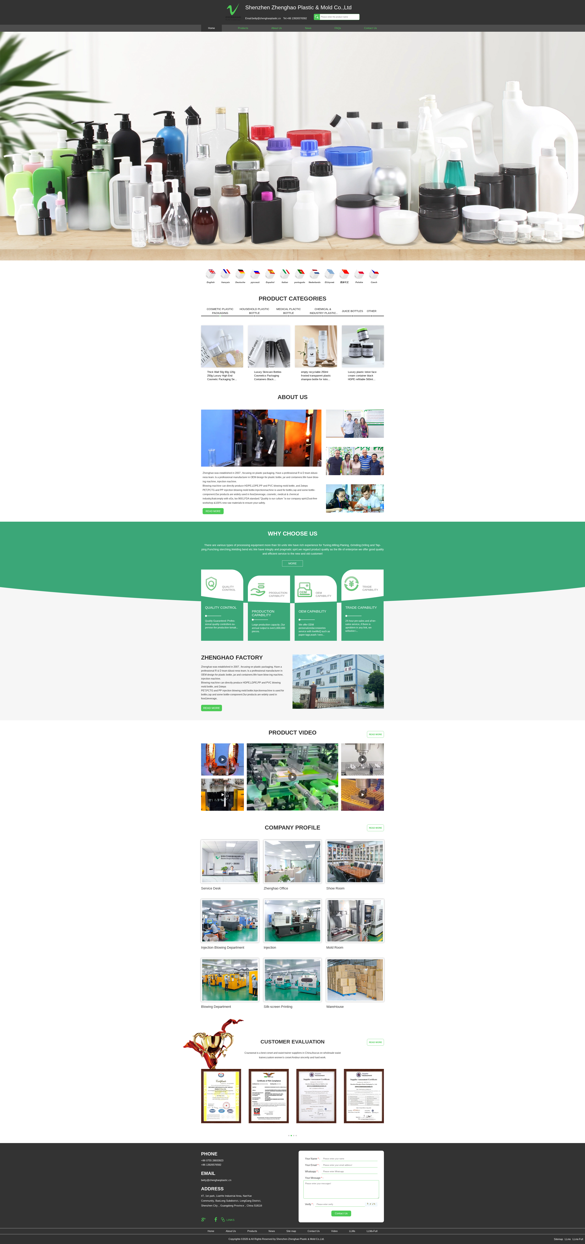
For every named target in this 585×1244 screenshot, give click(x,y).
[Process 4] (222, 759)
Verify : (309, 1204)
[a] (221, 1096)
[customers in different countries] (355, 423)
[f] (316, 1096)
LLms (568, 1239)
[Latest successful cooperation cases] (355, 498)
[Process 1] (362, 795)
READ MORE (213, 511)
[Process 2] (362, 759)
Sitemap (558, 1239)
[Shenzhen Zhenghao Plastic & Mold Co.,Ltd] (233, 11)
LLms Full (578, 1239)
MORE (292, 563)
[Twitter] (209, 1219)
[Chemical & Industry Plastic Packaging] (292, 146)
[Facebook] (215, 1219)
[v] (364, 1096)
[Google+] (203, 1219)
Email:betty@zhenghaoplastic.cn (263, 18)
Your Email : (312, 1165)
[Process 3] (222, 795)
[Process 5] (292, 776)
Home (211, 28)
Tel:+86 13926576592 (295, 18)
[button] (288, 1135)
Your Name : (312, 1158)
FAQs (338, 28)
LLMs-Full (372, 1231)
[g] (269, 1096)
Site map (291, 1231)
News (308, 28)
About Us (276, 28)
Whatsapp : (312, 1171)
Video (334, 1231)
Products (243, 28)
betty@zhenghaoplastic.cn (216, 1180)
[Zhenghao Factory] (338, 681)
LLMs (352, 1231)
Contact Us (370, 28)
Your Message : (314, 1178)
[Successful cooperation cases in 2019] (355, 461)
